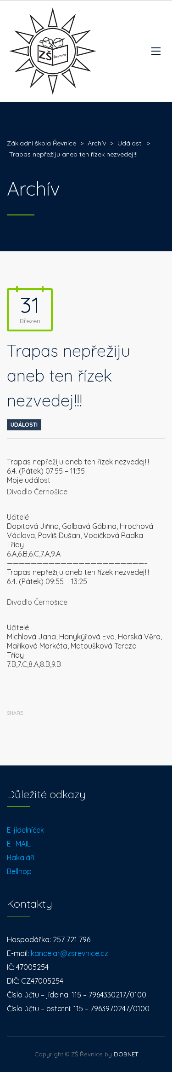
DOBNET (126, 1054)
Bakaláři (20, 857)
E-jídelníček (25, 829)
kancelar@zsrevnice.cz (69, 953)
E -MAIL (19, 843)
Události (24, 424)
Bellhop (19, 871)
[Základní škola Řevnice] (52, 51)
